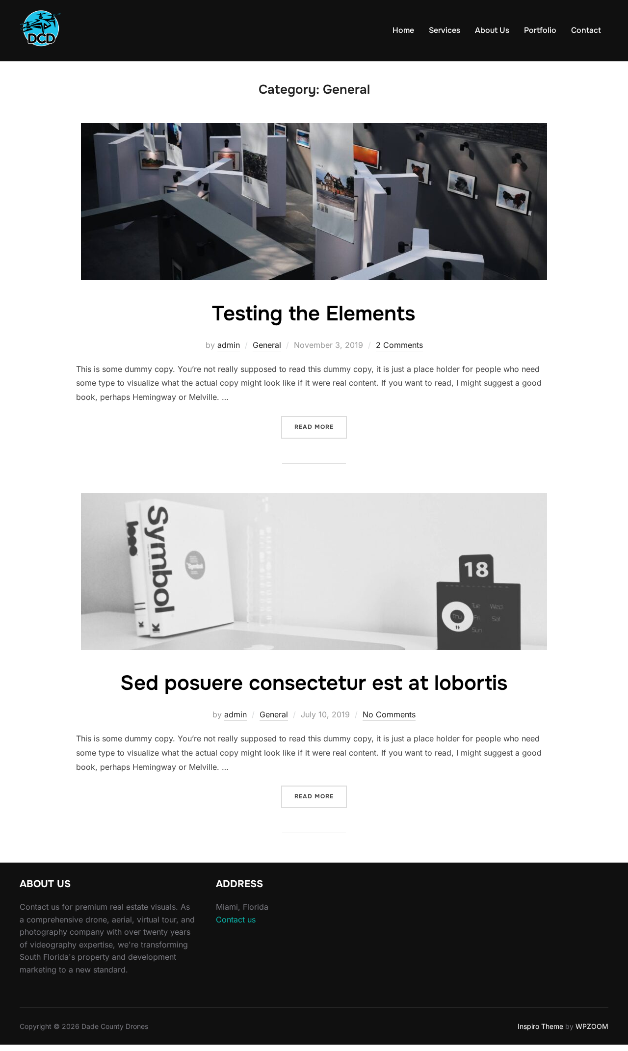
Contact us (236, 919)
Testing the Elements (313, 313)
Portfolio (540, 30)
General (267, 345)
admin (228, 345)
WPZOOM (592, 1026)
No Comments (389, 714)
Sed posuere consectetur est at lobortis (313, 683)
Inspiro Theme (540, 1026)
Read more (320, 426)
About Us (492, 30)
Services (444, 30)
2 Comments (399, 345)
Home (403, 30)
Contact (586, 30)
